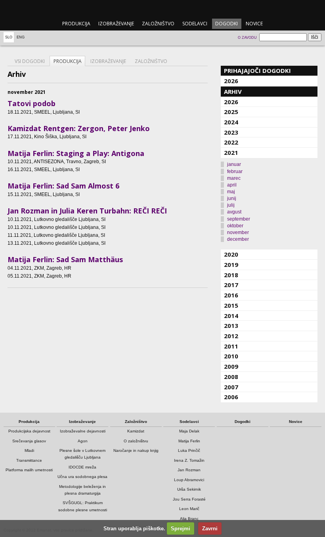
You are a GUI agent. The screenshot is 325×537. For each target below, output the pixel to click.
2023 (231, 132)
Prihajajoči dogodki (257, 70)
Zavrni (210, 528)
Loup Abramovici (189, 480)
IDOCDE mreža (82, 467)
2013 (231, 325)
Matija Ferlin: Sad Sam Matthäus (65, 259)
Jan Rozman (189, 470)
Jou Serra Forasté (189, 499)
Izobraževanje (116, 23)
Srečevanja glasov (29, 441)
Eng (21, 37)
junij (231, 198)
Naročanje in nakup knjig (136, 450)
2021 (231, 152)
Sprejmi (180, 528)
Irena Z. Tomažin (189, 460)
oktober (235, 226)
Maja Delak (189, 431)
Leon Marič (189, 509)
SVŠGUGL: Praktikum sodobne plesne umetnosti (82, 506)
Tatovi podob (31, 103)
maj (231, 191)
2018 (231, 275)
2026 (231, 81)
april (232, 185)
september (238, 219)
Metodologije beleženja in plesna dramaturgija (82, 489)
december (238, 239)
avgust (234, 212)
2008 (231, 377)
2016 (231, 295)
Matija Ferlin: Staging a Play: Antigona (76, 153)
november (238, 232)
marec (234, 178)
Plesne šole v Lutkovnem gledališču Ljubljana (82, 453)
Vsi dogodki (30, 61)
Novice (254, 23)
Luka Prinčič (189, 450)
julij (231, 205)
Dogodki (226, 23)
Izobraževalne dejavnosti (82, 431)
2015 (231, 305)
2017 (231, 285)
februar (235, 171)
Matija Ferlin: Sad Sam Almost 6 (63, 185)
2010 (231, 356)
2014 (231, 316)
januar (234, 164)
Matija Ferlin (189, 441)
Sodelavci (194, 23)
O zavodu (247, 38)
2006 (231, 397)
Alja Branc (189, 518)
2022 (231, 142)
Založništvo (158, 23)
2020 (231, 254)
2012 (231, 336)
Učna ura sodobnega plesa (82, 476)
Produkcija (76, 23)
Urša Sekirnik (189, 489)
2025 (231, 112)
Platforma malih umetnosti (29, 470)
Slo (8, 37)
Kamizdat (135, 431)
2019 (231, 264)
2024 (231, 122)
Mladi (29, 450)
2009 (231, 366)
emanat (162, 8)
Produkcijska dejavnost (29, 431)
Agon (83, 441)
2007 (231, 387)
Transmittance (29, 460)
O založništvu (136, 441)
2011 (231, 346)
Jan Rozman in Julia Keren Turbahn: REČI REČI (87, 210)
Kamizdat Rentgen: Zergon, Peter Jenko (79, 128)
